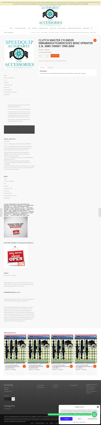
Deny (79, 418)
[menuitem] (11, 28)
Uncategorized (7, 408)
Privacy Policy (82, 422)
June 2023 (6, 387)
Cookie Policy (76, 422)
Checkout (6, 82)
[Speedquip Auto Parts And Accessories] (50, 14)
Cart (5, 80)
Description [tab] (42, 67)
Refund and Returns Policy (10, 92)
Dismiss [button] (86, 4)
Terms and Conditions (9, 77)
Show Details (20, 373)
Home (5, 75)
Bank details (7, 94)
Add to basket (55, 55)
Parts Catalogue (8, 32)
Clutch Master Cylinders (48, 60)
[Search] (91, 28)
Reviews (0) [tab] (50, 67)
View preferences (92, 418)
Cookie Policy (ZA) (8, 85)
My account (6, 87)
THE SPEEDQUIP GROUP (61, 60)
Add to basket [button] (10, 373)
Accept (66, 418)
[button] (98, 407)
